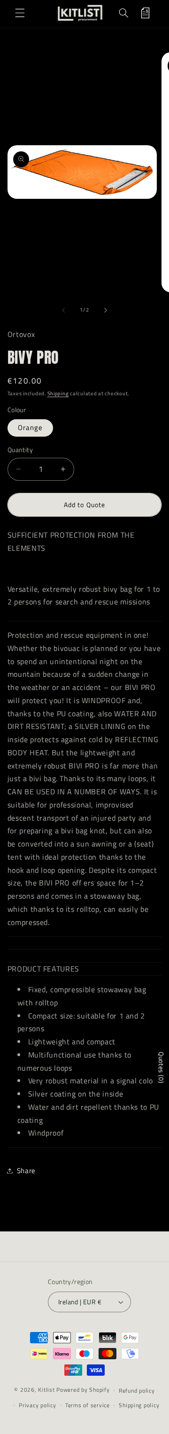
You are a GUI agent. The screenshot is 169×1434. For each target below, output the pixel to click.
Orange (30, 427)
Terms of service (87, 1405)
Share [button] (26, 1170)
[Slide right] (105, 310)
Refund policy (137, 1391)
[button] (20, 13)
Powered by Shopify (82, 1390)
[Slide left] (63, 310)
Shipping (58, 393)
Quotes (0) (161, 1067)
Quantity (20, 449)
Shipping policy (139, 1405)
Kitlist (47, 1390)
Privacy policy (37, 1405)
